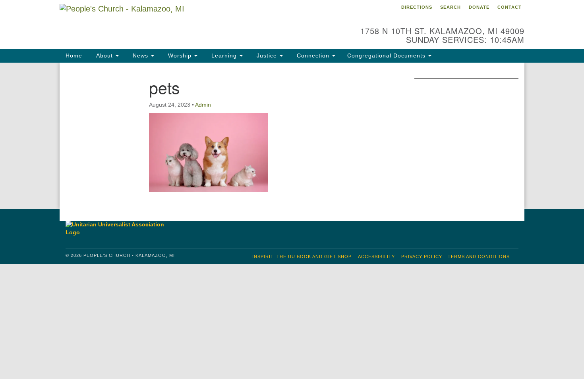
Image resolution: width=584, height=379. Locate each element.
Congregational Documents (387, 55)
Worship (179, 55)
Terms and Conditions (479, 256)
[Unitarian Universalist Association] (119, 229)
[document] (292, 136)
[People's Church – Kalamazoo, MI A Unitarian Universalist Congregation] (195, 22)
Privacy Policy (421, 256)
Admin (203, 104)
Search (450, 7)
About (104, 55)
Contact (509, 7)
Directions (416, 7)
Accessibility (376, 256)
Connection (313, 55)
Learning (224, 55)
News (140, 55)
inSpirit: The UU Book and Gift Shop (302, 256)
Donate (479, 7)
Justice (267, 55)
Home (74, 55)
